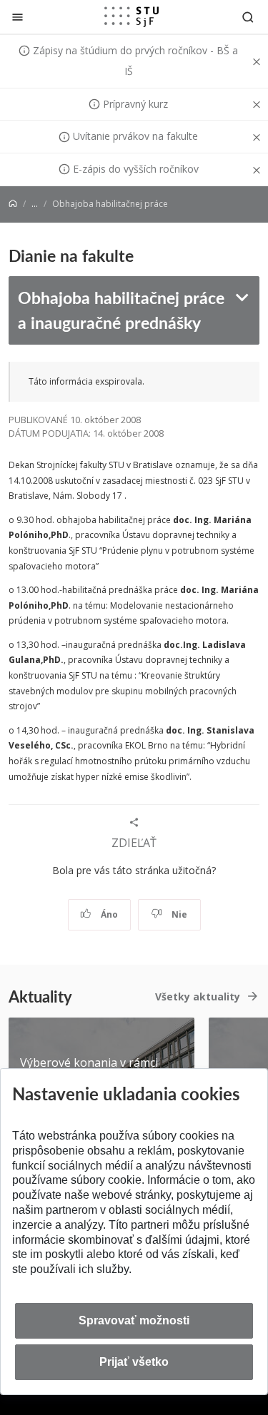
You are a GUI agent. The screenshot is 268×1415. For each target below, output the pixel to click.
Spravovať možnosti (134, 1320)
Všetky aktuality (197, 996)
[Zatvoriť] (17, 17)
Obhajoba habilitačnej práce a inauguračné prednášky (121, 309)
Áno (108, 914)
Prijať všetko (134, 1362)
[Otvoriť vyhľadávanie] (248, 17)
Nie (178, 914)
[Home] (13, 204)
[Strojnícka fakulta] (131, 16)
